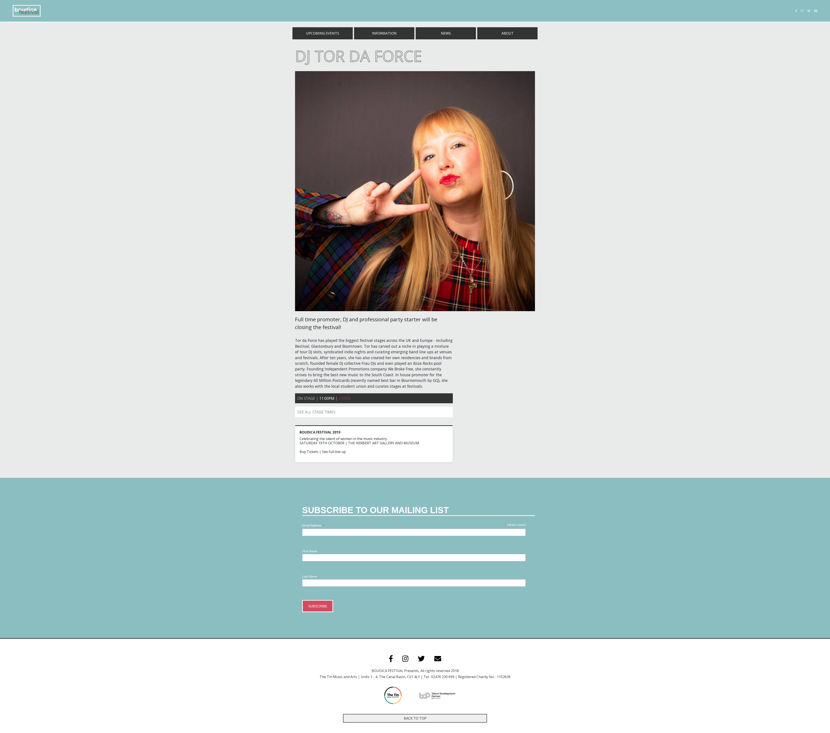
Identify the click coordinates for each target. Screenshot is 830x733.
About (507, 33)
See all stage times (316, 412)
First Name (309, 551)
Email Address (313, 525)
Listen (344, 398)
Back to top (415, 718)
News (446, 33)
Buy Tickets (309, 451)
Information (384, 33)
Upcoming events (322, 33)
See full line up (334, 451)
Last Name (309, 576)
